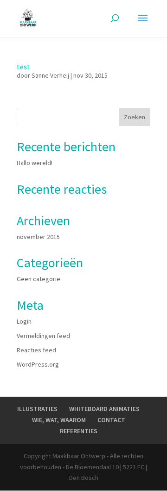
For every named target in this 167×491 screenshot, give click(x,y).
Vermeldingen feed (43, 335)
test (23, 66)
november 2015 (38, 237)
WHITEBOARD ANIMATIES (104, 409)
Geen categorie (38, 279)
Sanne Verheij (50, 75)
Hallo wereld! (34, 163)
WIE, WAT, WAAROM (59, 420)
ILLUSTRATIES (37, 409)
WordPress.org (38, 364)
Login (24, 321)
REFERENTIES (78, 431)
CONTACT (111, 420)
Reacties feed (36, 350)
